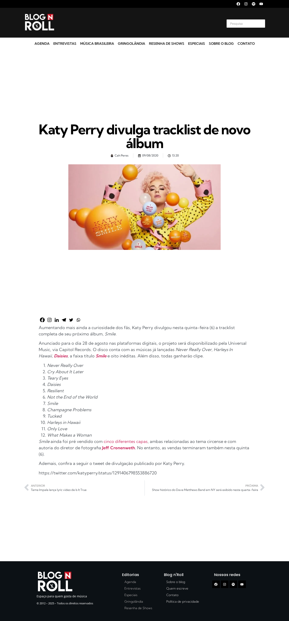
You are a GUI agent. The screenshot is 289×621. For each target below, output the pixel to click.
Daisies (61, 355)
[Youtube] (261, 4)
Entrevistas (64, 43)
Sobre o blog (221, 43)
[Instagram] (246, 4)
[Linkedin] (57, 320)
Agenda (42, 43)
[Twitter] (71, 320)
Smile (101, 355)
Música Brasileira (97, 43)
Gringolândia (131, 43)
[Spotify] (253, 4)
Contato (246, 43)
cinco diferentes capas (126, 441)
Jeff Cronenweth (118, 447)
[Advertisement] (139, 22)
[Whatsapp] (78, 320)
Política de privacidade (182, 601)
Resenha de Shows (166, 43)
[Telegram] (64, 320)
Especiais (196, 43)
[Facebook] (238, 4)
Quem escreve (177, 588)
